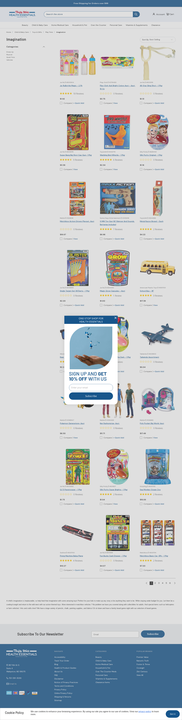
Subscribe (91, 396)
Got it (172, 714)
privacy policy (144, 711)
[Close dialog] (115, 318)
